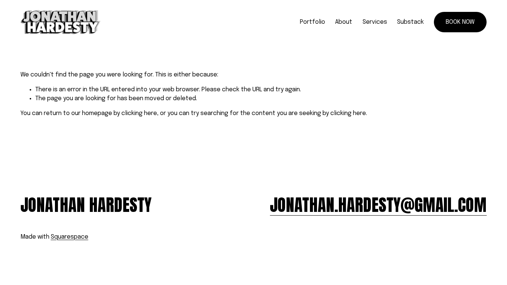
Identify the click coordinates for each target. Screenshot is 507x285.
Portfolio (312, 22)
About (343, 22)
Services (375, 22)
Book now (460, 22)
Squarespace (69, 237)
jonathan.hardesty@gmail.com (378, 205)
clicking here (139, 113)
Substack (410, 22)
